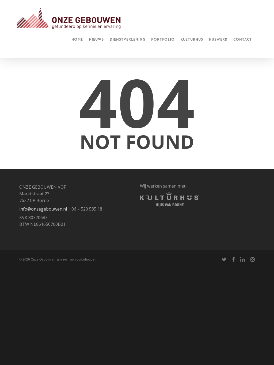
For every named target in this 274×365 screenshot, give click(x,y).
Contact (242, 39)
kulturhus (192, 39)
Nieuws (96, 39)
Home (77, 39)
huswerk (218, 39)
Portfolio (163, 39)
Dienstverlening (127, 39)
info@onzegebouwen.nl (43, 209)
